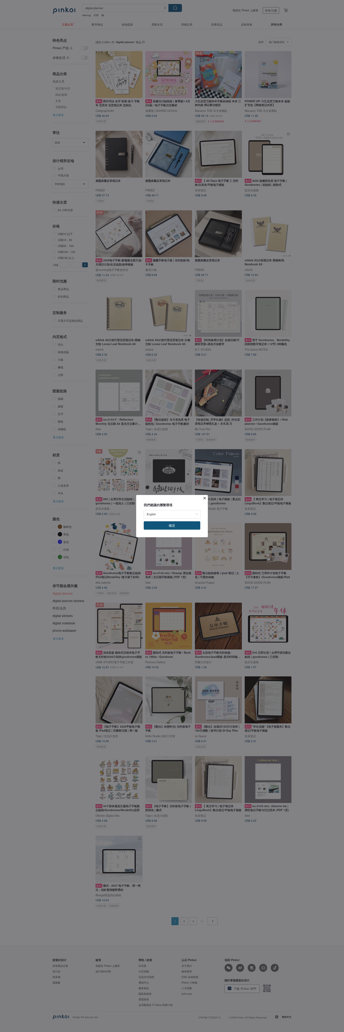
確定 (172, 525)
